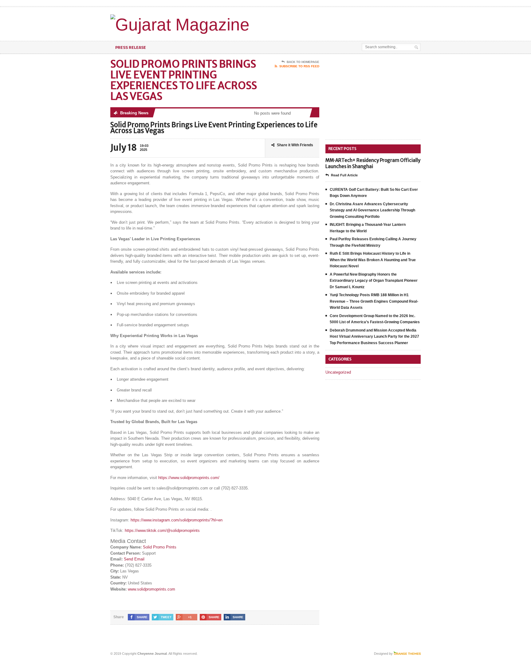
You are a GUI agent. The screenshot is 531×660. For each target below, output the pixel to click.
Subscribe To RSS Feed (299, 66)
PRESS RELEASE (130, 47)
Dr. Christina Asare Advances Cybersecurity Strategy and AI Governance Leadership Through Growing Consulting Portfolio (372, 210)
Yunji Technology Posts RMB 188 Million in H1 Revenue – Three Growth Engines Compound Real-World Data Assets (374, 301)
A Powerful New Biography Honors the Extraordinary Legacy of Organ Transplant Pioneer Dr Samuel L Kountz (374, 280)
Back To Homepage (303, 62)
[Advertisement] (349, 22)
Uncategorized (338, 372)
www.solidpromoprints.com (151, 589)
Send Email (134, 559)
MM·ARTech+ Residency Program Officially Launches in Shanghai (372, 163)
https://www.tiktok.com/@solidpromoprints (162, 530)
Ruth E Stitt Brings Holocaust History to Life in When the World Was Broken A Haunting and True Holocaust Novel (373, 259)
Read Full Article (344, 175)
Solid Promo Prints (159, 547)
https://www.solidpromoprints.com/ (188, 477)
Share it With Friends (295, 145)
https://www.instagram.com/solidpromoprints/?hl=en (176, 520)
